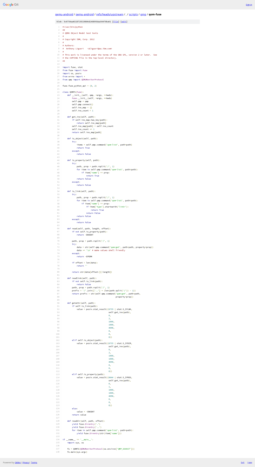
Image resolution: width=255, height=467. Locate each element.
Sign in (249, 4)
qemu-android (64, 14)
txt (242, 462)
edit (124, 21)
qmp (143, 14)
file (115, 21)
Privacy (25, 462)
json (249, 462)
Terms (34, 462)
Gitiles (18, 462)
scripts (133, 14)
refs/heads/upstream (109, 14)
